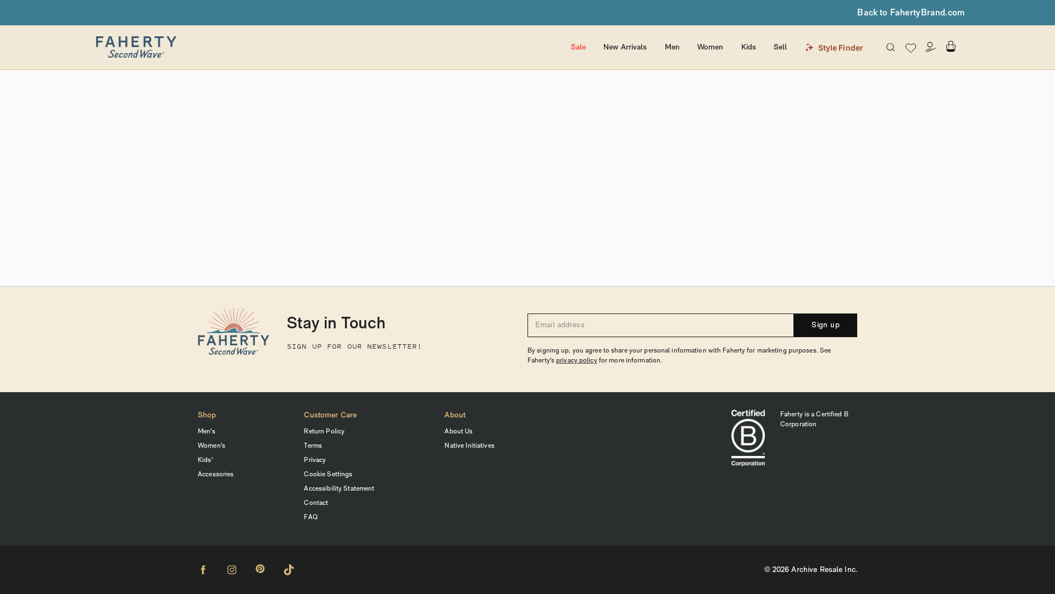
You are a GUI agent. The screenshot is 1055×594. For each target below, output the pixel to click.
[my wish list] (911, 47)
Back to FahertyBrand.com (911, 13)
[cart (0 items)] (950, 46)
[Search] (891, 47)
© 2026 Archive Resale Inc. (810, 570)
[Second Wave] (311, 47)
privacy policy (576, 361)
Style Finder (841, 47)
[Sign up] (931, 47)
